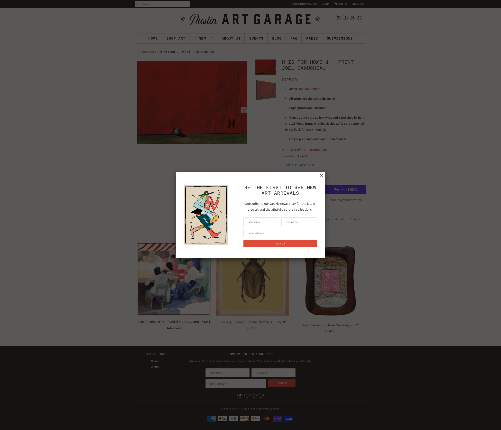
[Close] (321, 176)
